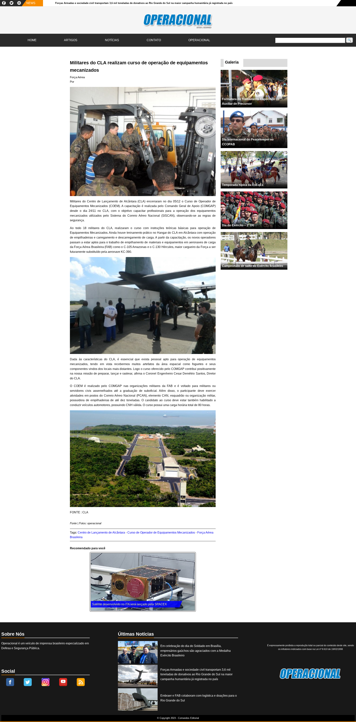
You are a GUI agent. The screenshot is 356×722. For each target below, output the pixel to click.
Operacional (199, 40)
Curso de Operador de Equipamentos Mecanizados (161, 532)
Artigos (70, 40)
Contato (154, 40)
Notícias (112, 40)
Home (32, 40)
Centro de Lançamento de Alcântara (101, 532)
